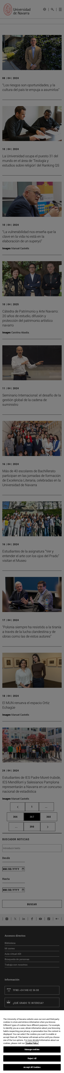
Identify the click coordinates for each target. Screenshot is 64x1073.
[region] (32, 1041)
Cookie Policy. (32, 1043)
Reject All (32, 1058)
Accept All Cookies (31, 1067)
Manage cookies (32, 1049)
